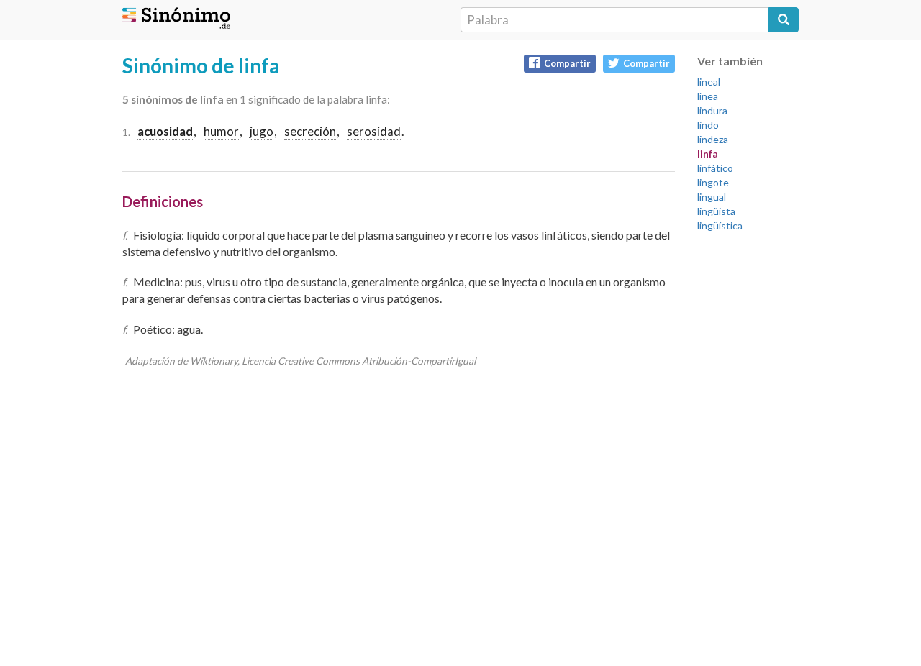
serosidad (374, 131)
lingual (711, 197)
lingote (713, 182)
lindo (708, 125)
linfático (715, 168)
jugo (261, 131)
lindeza (712, 139)
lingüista (716, 211)
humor (221, 131)
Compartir (567, 63)
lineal (708, 82)
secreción (310, 131)
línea (707, 96)
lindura (712, 110)
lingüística (720, 225)
